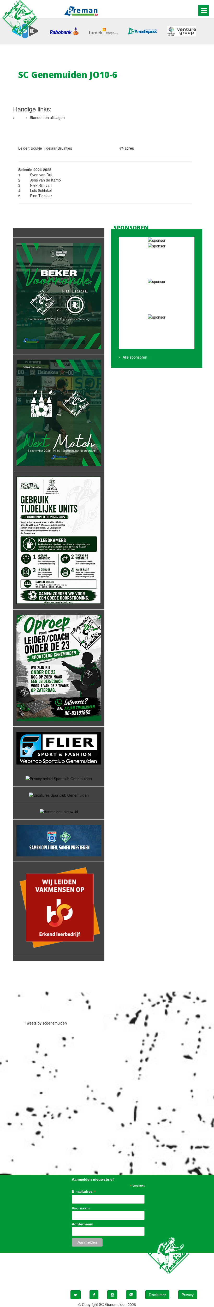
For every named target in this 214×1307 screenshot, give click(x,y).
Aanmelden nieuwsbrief (93, 1179)
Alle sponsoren (135, 357)
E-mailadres (84, 1191)
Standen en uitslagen (47, 117)
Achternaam (82, 1224)
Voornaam (81, 1208)
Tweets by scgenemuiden (46, 1023)
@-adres (127, 148)
